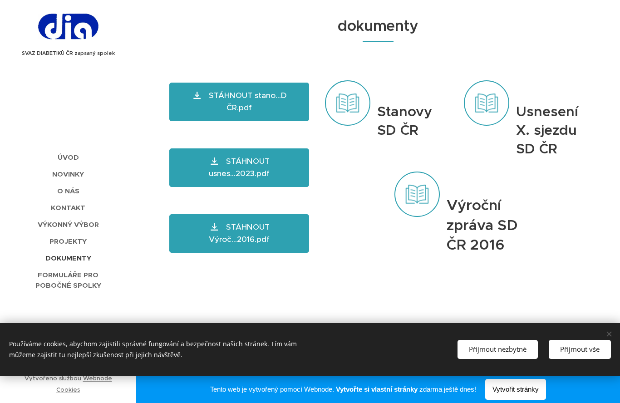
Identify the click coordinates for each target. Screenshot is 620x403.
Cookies (68, 389)
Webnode (97, 378)
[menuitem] (68, 157)
